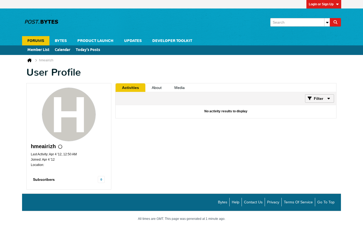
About (157, 87)
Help (235, 202)
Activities (130, 87)
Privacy (273, 202)
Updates (133, 40)
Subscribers (44, 179)
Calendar (62, 50)
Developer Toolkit (172, 40)
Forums (35, 40)
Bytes (222, 202)
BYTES (61, 40)
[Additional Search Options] (327, 22)
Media (179, 87)
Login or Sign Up (321, 4)
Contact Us (253, 202)
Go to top (326, 202)
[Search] (335, 22)
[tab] (130, 87)
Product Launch (95, 40)
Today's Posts (88, 50)
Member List (38, 50)
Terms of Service (298, 202)
